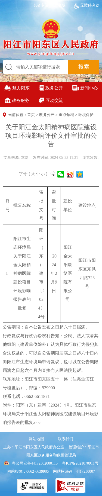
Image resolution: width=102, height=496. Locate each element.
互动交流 (54, 100)
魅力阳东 (21, 88)
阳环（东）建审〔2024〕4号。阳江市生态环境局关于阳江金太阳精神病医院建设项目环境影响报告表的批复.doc (50, 414)
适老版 (60, 5)
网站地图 (36, 439)
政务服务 (20, 100)
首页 (31, 115)
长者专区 (38, 5)
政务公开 (54, 88)
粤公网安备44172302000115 (35, 463)
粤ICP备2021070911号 (80, 463)
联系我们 (65, 439)
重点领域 (66, 115)
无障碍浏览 (89, 5)
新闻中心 (89, 88)
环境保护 (86, 115)
